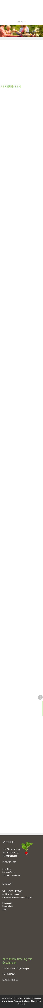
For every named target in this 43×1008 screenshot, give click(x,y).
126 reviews (10, 974)
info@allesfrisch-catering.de (20, 897)
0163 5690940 (13, 894)
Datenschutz (7, 906)
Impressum (7, 903)
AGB (4, 909)
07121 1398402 (15, 891)
